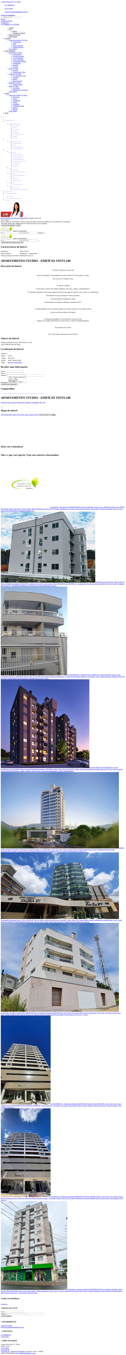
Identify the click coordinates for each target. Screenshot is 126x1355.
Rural (10, 68)
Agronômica (16, 100)
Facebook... (4, 1304)
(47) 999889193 (10, 5)
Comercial (12, 74)
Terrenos (15, 67)
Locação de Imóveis (15, 40)
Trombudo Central (18, 106)
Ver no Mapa (5, 1348)
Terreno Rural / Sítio (19, 72)
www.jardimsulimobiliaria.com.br (25, 1353)
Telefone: (4, 375)
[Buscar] (1, 17)
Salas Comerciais (18, 45)
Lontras (15, 102)
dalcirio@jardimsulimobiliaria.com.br (16, 12)
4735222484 (9, 8)
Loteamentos (17, 63)
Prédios (15, 79)
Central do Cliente (6, 1325)
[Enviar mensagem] (45, 233)
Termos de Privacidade (8, 225)
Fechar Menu (13, 49)
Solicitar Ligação (6, 1316)
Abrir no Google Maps (15, 362)
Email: (3, 373)
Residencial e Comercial (20, 90)
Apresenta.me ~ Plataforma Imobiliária (13, 1351)
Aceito (18, 225)
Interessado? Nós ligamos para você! (12, 242)
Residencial (12, 52)
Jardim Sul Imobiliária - (8, 15)
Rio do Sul (16, 97)
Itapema (15, 109)
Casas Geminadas (18, 60)
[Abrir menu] (1, 116)
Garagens (16, 77)
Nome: (3, 371)
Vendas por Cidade (14, 95)
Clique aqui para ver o (47, 415)
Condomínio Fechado (19, 61)
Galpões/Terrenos (18, 47)
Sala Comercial (17, 81)
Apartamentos (17, 42)
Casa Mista (16, 88)
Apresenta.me (5, 1350)
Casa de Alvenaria (18, 56)
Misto (10, 86)
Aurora (15, 99)
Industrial (11, 83)
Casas (14, 44)
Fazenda (15, 70)
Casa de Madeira (18, 58)
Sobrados (15, 65)
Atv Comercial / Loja (19, 76)
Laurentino (16, 104)
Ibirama (15, 108)
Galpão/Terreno (17, 84)
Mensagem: (4, 382)
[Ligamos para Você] (13, 216)
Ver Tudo (24, 40)
